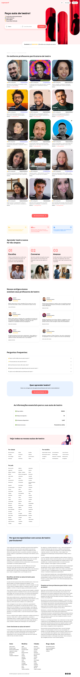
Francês (23, 655)
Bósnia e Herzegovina (22, 474)
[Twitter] (68, 673)
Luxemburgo (10, 501)
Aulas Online (11, 652)
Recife (19, 456)
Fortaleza (20, 454)
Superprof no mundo (13, 651)
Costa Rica (20, 480)
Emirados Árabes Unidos (32, 483)
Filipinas (20, 487)
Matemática (24, 648)
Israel (9, 497)
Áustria (30, 470)
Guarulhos (36, 664)
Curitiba (10, 454)
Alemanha (31, 468)
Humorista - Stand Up (56, 456)
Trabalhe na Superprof (13, 655)
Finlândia (30, 487)
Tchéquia (30, 521)
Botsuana (30, 474)
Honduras (30, 491)
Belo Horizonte (11, 452)
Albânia (20, 468)
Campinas (36, 666)
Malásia (20, 501)
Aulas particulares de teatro (21, 52)
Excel (23, 666)
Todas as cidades (37, 669)
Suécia (19, 519)
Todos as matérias (25, 669)
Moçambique (31, 503)
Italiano (23, 661)
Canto (23, 651)
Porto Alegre (10, 456)
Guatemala (10, 491)
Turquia (9, 523)
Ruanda (9, 517)
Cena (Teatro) (65, 452)
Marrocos (10, 503)
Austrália (20, 470)
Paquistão (31, 509)
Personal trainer (25, 649)
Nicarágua (10, 507)
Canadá (30, 476)
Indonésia (10, 495)
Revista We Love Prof (50, 646)
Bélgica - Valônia (21, 472)
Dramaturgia (55, 454)
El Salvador (20, 482)
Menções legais (12, 648)
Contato (48, 651)
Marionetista (65, 456)
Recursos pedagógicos (50, 648)
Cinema (43, 458)
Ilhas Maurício (21, 493)
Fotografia (64, 458)
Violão (23, 654)
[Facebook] (66, 673)
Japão (9, 499)
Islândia (30, 495)
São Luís (35, 667)
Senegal (20, 517)
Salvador (10, 458)
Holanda (20, 491)
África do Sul (10, 468)
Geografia (24, 658)
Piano (23, 660)
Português (24, 663)
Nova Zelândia (11, 509)
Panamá (20, 509)
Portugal (20, 513)
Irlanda (19, 495)
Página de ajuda (49, 649)
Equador (10, 485)
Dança (23, 667)
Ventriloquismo (55, 458)
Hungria (9, 493)
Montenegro (20, 505)
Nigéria (19, 507)
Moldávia (10, 505)
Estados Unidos (11, 487)
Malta (30, 501)
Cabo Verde (10, 476)
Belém (19, 452)
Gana (19, 489)
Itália (19, 497)
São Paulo (20, 458)
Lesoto (19, 499)
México (19, 503)
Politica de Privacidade (14, 649)
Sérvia (30, 517)
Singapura (10, 519)
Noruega (30, 507)
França (9, 489)
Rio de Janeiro (31, 456)
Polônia (30, 511)
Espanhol (23, 657)
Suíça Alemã (31, 519)
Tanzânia (20, 521)
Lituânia (30, 499)
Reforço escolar (25, 652)
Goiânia (35, 663)
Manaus (30, 454)
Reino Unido (10, 515)
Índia (29, 493)
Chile (9, 478)
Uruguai (19, 523)
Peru (19, 511)
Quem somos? (12, 646)
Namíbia (30, 505)
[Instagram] (70, 673)
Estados (11, 654)
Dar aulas (67, 2)
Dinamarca (10, 482)
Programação (24, 664)
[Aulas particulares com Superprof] (5, 3)
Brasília (30, 452)
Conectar (75, 2)
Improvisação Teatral (46, 452)
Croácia (30, 480)
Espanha (30, 485)
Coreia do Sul (11, 480)
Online (30, 458)
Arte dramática (55, 452)
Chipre (19, 478)
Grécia (30, 489)
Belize (30, 472)
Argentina (10, 470)
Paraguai (10, 511)
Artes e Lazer (14, 52)
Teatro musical (65, 454)
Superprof (8, 52)
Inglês (23, 646)
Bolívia (9, 474)
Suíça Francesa (11, 521)
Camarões (20, 476)
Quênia (30, 513)
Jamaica (30, 497)
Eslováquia (20, 485)
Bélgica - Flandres (11, 472)
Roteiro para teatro (46, 454)
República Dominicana (22, 515)
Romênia (30, 515)
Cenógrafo (44, 456)
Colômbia (30, 478)
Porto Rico (10, 513)
